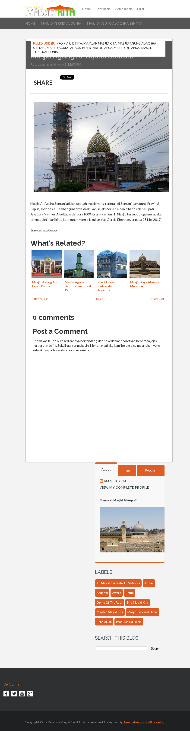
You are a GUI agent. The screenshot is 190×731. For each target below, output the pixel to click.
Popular (150, 470)
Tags (127, 470)
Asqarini (102, 593)
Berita (130, 593)
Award (116, 593)
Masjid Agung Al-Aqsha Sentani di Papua (79, 48)
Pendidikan (104, 622)
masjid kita (54, 64)
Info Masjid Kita (69, 43)
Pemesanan (123, 8)
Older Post (157, 298)
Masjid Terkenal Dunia (61, 23)
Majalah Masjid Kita (100, 43)
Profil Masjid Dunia (129, 622)
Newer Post (41, 298)
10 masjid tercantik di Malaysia (118, 583)
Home (86, 8)
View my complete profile (124, 487)
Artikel (148, 583)
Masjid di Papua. (127, 48)
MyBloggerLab (155, 722)
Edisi (140, 8)
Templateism (132, 722)
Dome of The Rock (110, 602)
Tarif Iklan (103, 8)
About (106, 469)
